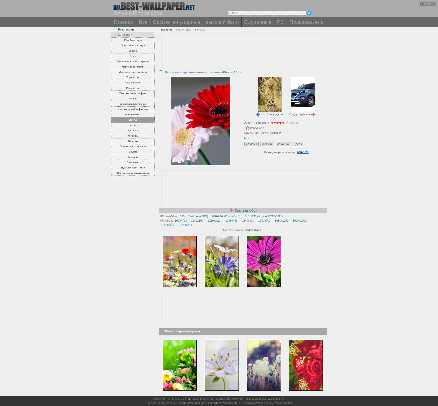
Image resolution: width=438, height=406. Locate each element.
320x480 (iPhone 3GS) (194, 216)
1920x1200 (185, 224)
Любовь (133, 135)
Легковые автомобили (133, 72)
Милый (133, 98)
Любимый (179, 398)
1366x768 (232, 220)
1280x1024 (214, 220)
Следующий (297, 114)
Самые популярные (176, 22)
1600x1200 (299, 220)
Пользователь (306, 22)
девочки (133, 130)
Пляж (133, 56)
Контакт (166, 398)
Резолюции (126, 29)
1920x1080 (167, 224)
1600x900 (264, 220)
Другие (133, 151)
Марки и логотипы (133, 66)
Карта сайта (223, 398)
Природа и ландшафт (133, 146)
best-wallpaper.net (273, 398)
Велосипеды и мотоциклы (133, 61)
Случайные (258, 22)
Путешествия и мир (133, 167)
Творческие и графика (133, 93)
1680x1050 (281, 220)
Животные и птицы (133, 45)
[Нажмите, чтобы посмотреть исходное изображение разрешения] (200, 121)
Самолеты (133, 162)
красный (267, 144)
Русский (428, 3)
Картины (133, 157)
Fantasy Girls (133, 114)
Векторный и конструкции (133, 173)
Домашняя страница (201, 398)
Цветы (133, 119)
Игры (133, 125)
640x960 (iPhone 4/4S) (226, 216)
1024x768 (181, 220)
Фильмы (133, 141)
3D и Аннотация (133, 40)
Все (143, 22)
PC (280, 22)
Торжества (132, 77)
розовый (251, 144)
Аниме (133, 50)
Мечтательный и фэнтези (133, 109)
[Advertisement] (243, 58)
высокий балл (222, 22)
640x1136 (303, 152)
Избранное (257, 127)
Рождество (133, 88)
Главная (123, 22)
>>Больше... (254, 230)
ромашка (200, 29)
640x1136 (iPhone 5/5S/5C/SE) (263, 216)
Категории (125, 34)
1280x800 (197, 220)
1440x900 (248, 220)
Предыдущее (275, 114)
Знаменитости (132, 82)
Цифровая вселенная (133, 103)
